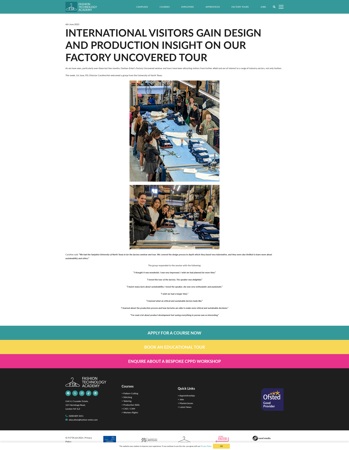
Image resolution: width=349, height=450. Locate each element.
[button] (274, 6)
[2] (118, 440)
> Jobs (181, 399)
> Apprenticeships (186, 395)
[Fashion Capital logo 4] (193, 440)
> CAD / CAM (128, 408)
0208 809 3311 (76, 415)
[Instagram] (82, 393)
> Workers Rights (130, 412)
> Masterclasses (185, 403)
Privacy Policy (206, 446)
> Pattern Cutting (130, 393)
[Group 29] (230, 439)
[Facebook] (68, 393)
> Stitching (127, 397)
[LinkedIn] (95, 393)
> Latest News (184, 407)
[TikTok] (88, 393)
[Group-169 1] (268, 438)
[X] (75, 393)
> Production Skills (131, 404)
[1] (155, 439)
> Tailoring (126, 401)
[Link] (174, 332)
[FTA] (83, 7)
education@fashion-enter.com (83, 419)
